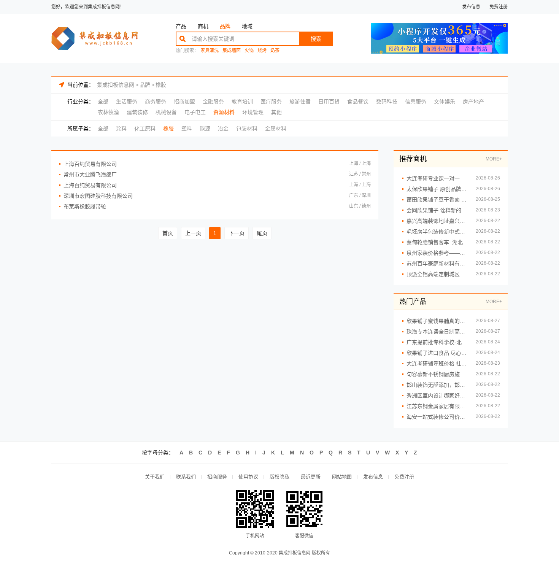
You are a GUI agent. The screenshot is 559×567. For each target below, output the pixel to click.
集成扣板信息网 (115, 85)
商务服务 (155, 101)
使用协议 (248, 477)
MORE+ (494, 159)
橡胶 (161, 85)
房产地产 (473, 101)
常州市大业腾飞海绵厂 (90, 175)
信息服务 (415, 101)
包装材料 (246, 128)
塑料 (186, 128)
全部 (103, 101)
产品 (181, 26)
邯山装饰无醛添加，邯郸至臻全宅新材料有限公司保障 (437, 385)
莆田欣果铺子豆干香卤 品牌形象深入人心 (437, 200)
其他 (276, 112)
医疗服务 (271, 101)
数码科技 (386, 101)
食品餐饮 (357, 101)
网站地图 (342, 477)
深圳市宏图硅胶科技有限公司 (98, 196)
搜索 (316, 39)
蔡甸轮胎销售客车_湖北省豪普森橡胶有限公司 (437, 242)
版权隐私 (279, 477)
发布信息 (471, 7)
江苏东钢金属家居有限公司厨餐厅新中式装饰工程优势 (437, 406)
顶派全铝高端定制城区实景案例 (437, 274)
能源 (205, 128)
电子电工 (195, 112)
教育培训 (242, 101)
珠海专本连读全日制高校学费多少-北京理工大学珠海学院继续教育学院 (437, 332)
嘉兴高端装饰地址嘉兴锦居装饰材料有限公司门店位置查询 (437, 221)
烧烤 (262, 50)
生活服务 (126, 101)
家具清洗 (209, 50)
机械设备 (166, 112)
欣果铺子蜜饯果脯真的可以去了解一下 (437, 321)
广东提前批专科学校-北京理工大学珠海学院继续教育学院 (437, 342)
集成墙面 (231, 50)
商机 (203, 26)
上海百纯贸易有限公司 (90, 164)
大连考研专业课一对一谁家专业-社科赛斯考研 (437, 178)
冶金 (223, 128)
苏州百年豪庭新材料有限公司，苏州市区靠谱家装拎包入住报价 (437, 263)
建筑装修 (137, 112)
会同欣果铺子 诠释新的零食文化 (437, 210)
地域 (247, 26)
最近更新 (311, 477)
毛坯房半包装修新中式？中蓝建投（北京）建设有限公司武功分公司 (437, 232)
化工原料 (145, 128)
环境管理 (253, 112)
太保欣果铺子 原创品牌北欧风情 (437, 189)
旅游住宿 (300, 101)
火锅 (249, 50)
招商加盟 (184, 101)
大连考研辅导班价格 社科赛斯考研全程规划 (437, 364)
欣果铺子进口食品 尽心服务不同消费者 (437, 353)
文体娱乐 (444, 101)
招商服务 (217, 477)
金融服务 (213, 101)
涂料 (121, 128)
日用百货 (329, 101)
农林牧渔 (108, 112)
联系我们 (186, 477)
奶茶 (275, 50)
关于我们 (155, 477)
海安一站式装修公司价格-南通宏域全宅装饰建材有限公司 (437, 417)
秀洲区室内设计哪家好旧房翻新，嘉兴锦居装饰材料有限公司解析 (437, 395)
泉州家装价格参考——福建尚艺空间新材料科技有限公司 (437, 253)
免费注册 (498, 7)
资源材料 (224, 112)
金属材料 (275, 128)
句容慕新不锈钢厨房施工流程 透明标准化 (437, 374)
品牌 (225, 26)
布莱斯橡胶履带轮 (85, 206)
